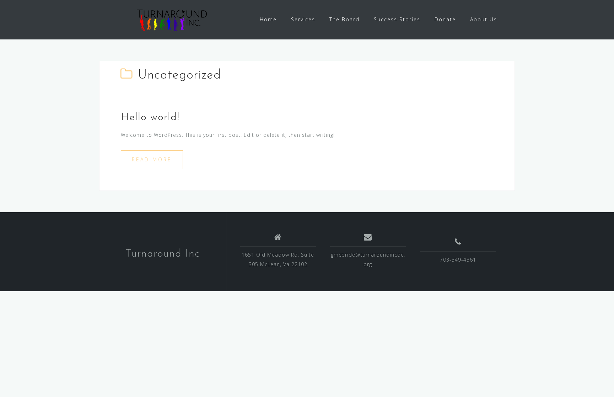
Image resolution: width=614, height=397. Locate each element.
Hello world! (150, 117)
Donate (445, 19)
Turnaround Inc (162, 253)
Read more (152, 159)
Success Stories (397, 19)
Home (268, 19)
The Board (344, 19)
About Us (483, 19)
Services (303, 19)
